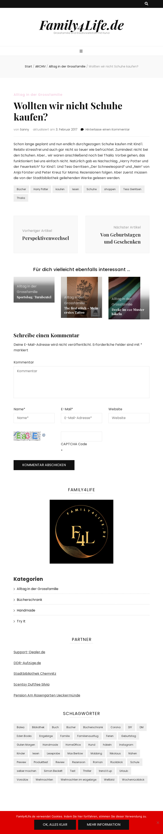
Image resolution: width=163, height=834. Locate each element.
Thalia (21, 198)
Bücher (21, 189)
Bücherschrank (29, 599)
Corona (116, 727)
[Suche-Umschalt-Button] (146, 4)
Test (72, 771)
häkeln (107, 744)
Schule (134, 762)
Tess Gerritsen (132, 189)
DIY (130, 727)
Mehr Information (103, 824)
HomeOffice (73, 744)
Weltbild (109, 779)
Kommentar (24, 362)
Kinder (21, 753)
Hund (91, 744)
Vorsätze (22, 779)
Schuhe (92, 189)
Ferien (110, 736)
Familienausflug (87, 736)
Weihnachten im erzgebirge (78, 779)
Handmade (26, 610)
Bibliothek (38, 727)
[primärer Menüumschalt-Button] (82, 51)
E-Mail (67, 409)
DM (141, 727)
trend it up (105, 771)
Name (19, 409)
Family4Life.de (81, 24)
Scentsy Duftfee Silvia (31, 684)
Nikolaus (115, 753)
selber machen (26, 771)
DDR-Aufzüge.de (27, 662)
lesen (75, 189)
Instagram (126, 744)
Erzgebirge (46, 736)
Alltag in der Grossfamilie (38, 94)
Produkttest (41, 762)
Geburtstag (128, 736)
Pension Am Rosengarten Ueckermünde (47, 695)
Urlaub (123, 771)
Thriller (87, 771)
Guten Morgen (26, 744)
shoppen (110, 189)
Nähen (132, 753)
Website (115, 409)
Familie (65, 736)
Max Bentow (75, 753)
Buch (55, 727)
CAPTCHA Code (74, 444)
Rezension (78, 762)
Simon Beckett (53, 771)
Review (60, 762)
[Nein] (158, 822)
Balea (20, 727)
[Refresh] (44, 434)
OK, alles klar (55, 824)
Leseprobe (53, 753)
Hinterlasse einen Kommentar (108, 129)
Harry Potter (41, 189)
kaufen (60, 189)
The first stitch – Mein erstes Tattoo (81, 310)
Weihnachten (44, 779)
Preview (21, 762)
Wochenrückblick (133, 779)
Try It (21, 621)
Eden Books (24, 736)
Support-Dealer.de (29, 652)
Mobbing (96, 753)
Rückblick (116, 762)
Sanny (24, 129)
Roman (98, 762)
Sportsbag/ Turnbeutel (34, 297)
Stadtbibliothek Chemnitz (35, 673)
